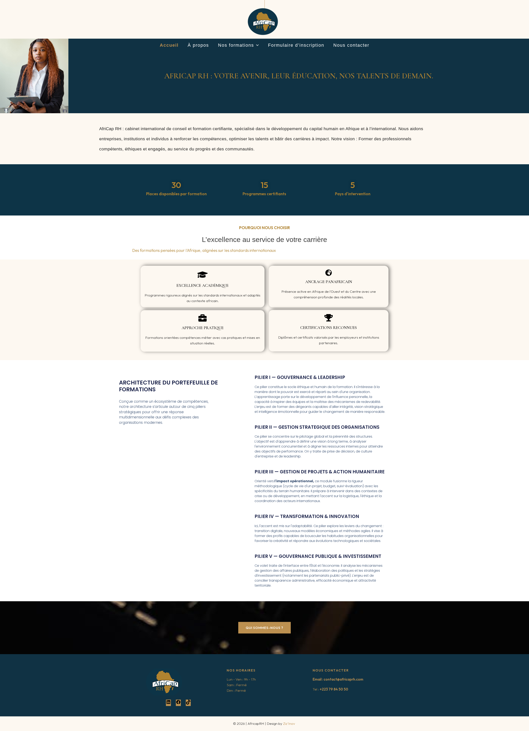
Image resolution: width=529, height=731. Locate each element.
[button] (256, 45)
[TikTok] (188, 703)
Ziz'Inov (289, 723)
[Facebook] (178, 703)
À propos (198, 45)
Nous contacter (351, 45)
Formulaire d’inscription (296, 45)
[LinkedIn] (168, 703)
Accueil (169, 45)
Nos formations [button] (236, 45)
